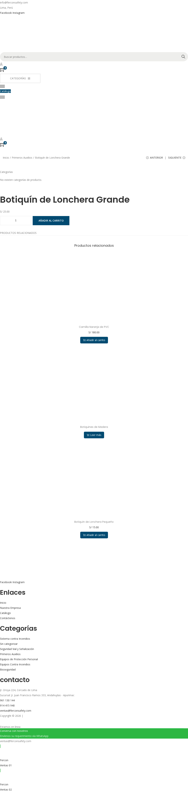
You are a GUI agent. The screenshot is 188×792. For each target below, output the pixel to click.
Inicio (6, 157)
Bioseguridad (8, 669)
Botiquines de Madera (94, 427)
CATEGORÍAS (18, 78)
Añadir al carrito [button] (95, 340)
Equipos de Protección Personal (19, 659)
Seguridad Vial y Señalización (17, 649)
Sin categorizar (9, 644)
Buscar (183, 56)
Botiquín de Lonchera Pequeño (94, 522)
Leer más (95, 435)
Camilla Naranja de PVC (94, 327)
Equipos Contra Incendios (15, 664)
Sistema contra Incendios (15, 638)
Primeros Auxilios (22, 157)
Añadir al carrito (51, 220)
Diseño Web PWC (34, 715)
